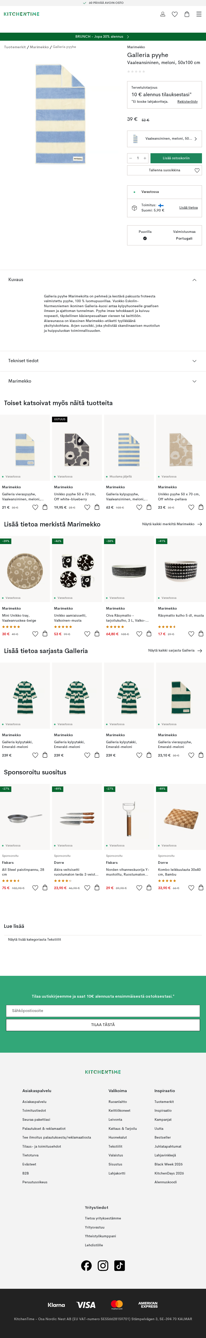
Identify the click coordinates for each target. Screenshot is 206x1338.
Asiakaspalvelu (34, 1102)
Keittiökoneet (119, 1111)
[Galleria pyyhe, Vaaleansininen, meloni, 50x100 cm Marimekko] (60, 114)
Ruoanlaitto (118, 1102)
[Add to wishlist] (35, 507)
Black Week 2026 (168, 1164)
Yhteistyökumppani (100, 1236)
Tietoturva (30, 1155)
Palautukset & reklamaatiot (44, 1129)
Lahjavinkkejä (165, 1155)
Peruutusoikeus (34, 1182)
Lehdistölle (94, 1245)
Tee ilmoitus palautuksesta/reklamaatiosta (56, 1138)
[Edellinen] (9, 115)
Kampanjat (163, 1119)
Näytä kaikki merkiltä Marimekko (168, 524)
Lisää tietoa (188, 207)
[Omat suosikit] (175, 14)
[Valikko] (199, 14)
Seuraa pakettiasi (36, 1119)
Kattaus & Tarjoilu (123, 1129)
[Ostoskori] (187, 14)
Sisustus (115, 1164)
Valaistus (116, 1155)
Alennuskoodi (165, 1182)
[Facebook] (86, 1265)
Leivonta (115, 1119)
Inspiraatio (163, 1111)
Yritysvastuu (95, 1227)
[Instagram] (103, 1265)
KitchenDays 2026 (169, 1173)
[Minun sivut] (163, 14)
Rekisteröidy (187, 101)
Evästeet (29, 1164)
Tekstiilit (115, 1146)
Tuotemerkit (15, 47)
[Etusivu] (21, 14)
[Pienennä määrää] (130, 158)
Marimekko (39, 47)
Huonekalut (118, 1138)
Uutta (158, 1129)
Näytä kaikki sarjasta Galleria (171, 650)
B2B (25, 1173)
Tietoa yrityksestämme (103, 1218)
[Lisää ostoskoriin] (45, 507)
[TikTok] (119, 1265)
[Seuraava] (112, 115)
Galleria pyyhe (64, 47)
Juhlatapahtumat (167, 1146)
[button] (136, 71)
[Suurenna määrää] (144, 158)
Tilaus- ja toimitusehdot (41, 1146)
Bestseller (162, 1138)
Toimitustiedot (34, 1111)
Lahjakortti (117, 1173)
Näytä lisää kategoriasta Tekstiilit (34, 939)
